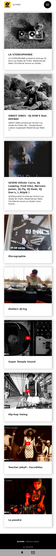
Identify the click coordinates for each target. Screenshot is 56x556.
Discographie (17, 256)
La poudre (14, 520)
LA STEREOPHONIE (20, 54)
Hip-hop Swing (17, 414)
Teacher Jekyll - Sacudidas (25, 467)
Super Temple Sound (21, 361)
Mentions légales (32, 542)
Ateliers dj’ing (17, 309)
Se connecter (28, 547)
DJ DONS (17, 5)
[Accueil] (7, 4)
